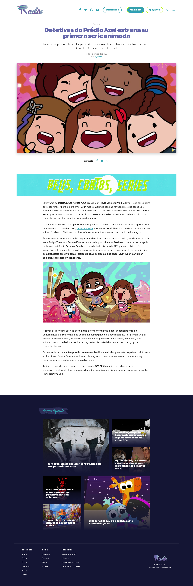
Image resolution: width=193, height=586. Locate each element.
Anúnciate (136, 10)
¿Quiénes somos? (69, 554)
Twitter (44, 562)
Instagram (46, 554)
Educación (26, 566)
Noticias (25, 554)
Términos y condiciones (71, 566)
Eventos (24, 574)
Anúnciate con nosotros (71, 562)
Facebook (45, 558)
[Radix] (30, 9)
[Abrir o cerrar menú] (173, 9)
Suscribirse (112, 10)
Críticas (24, 558)
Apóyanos (154, 10)
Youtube (45, 566)
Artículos (25, 570)
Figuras (24, 562)
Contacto (65, 558)
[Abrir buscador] (167, 10)
